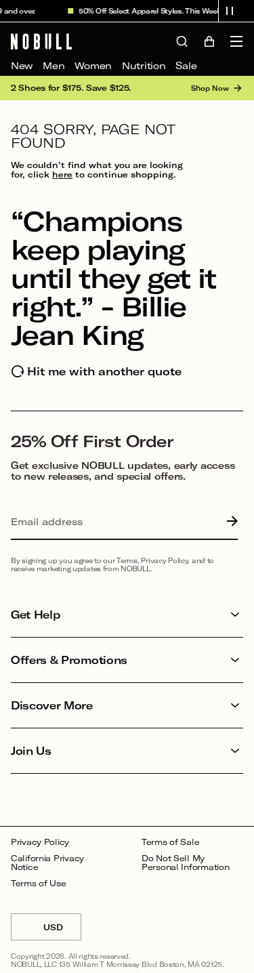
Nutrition (143, 65)
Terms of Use (38, 883)
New (22, 65)
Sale (185, 65)
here (62, 174)
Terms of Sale (170, 841)
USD (62, 931)
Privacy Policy (40, 841)
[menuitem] (22, 65)
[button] (229, 11)
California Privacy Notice (47, 863)
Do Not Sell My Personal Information (185, 863)
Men (53, 65)
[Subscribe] (229, 521)
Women (93, 65)
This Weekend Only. (209, 11)
